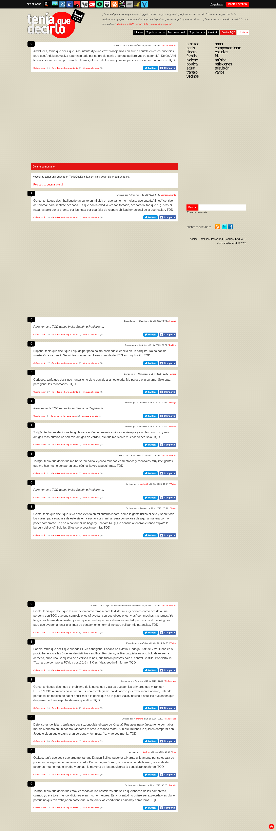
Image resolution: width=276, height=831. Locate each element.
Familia (191, 56)
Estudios (221, 52)
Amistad (172, 321)
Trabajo (172, 402)
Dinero (173, 374)
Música (220, 60)
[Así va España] (77, 4)
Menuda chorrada (91, 68)
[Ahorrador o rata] (137, 4)
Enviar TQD (228, 32)
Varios (173, 484)
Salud (190, 68)
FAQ (237, 239)
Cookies (229, 239)
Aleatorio (213, 32)
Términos (204, 239)
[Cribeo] (99, 4)
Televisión (222, 68)
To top (271, 827)
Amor (219, 44)
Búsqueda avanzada (196, 212)
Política (172, 345)
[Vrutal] (92, 4)
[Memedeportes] (62, 4)
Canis (190, 48)
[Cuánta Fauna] (114, 4)
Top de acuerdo (155, 32)
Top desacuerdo (177, 32)
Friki (174, 752)
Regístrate (216, 4)
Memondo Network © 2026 (231, 243)
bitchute (139, 719)
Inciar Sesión (76, 326)
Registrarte (95, 326)
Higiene (192, 60)
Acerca (194, 239)
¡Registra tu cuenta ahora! (48, 184)
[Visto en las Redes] (69, 4)
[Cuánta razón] (55, 4)
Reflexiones (170, 681)
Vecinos (192, 76)
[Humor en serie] (107, 4)
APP (243, 239)
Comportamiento (168, 45)
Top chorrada (197, 32)
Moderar (243, 32)
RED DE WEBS (34, 4)
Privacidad (217, 239)
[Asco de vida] (47, 4)
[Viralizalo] (144, 4)
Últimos (138, 32)
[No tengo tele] (122, 4)
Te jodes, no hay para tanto (65, 68)
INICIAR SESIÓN (237, 4)
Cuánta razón (39, 68)
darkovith (144, 484)
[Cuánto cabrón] (84, 4)
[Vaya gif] (129, 4)
